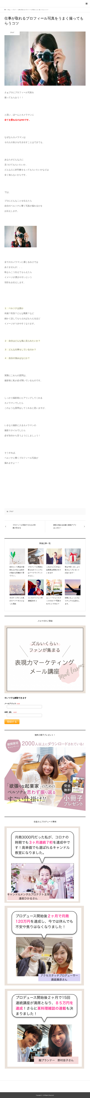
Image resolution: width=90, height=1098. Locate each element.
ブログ (11, 511)
